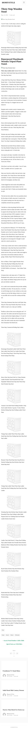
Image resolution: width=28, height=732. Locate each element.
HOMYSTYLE (8, 2)
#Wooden (17, 635)
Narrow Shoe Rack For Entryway (13, 710)
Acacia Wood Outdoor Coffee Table (14, 640)
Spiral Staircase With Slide (14, 644)
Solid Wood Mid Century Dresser (13, 690)
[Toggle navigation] (24, 2)
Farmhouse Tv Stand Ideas (11, 671)
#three (12, 635)
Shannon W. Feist (10, 674)
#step (3, 635)
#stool (7, 635)
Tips (3, 630)
